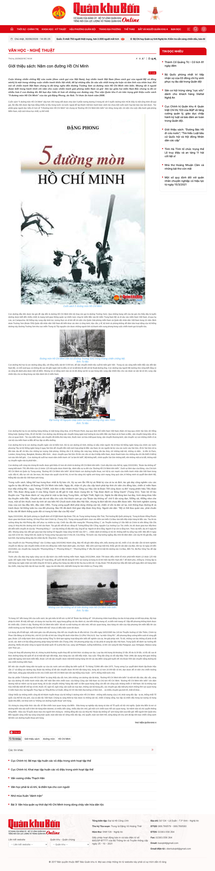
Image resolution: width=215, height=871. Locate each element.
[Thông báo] (204, 29)
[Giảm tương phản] (155, 58)
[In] (149, 58)
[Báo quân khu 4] (34, 826)
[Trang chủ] (59, 12)
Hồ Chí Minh (64, 738)
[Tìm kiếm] (195, 29)
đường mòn (49, 738)
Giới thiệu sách (32, 738)
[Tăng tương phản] (152, 58)
